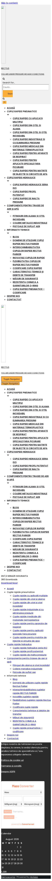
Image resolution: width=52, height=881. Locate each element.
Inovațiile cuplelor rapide (29, 257)
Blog (16, 236)
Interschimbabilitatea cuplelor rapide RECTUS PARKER (27, 251)
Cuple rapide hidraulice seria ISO (30, 647)
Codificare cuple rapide (27, 268)
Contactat (14, 299)
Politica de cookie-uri (12, 760)
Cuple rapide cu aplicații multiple (30, 595)
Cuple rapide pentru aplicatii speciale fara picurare (26, 164)
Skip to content (9, 2)
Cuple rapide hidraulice (19, 644)
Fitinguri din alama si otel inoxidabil (31, 665)
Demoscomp (8, 877)
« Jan (4, 871)
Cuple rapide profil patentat (30, 465)
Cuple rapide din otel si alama (31, 406)
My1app (34, 877)
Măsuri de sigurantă (25, 278)
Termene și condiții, (11, 765)
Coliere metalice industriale (30, 222)
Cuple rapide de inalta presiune (30, 654)
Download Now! (9, 582)
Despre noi (13, 296)
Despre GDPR (8, 771)
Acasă (11, 107)
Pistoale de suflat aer (26, 226)
